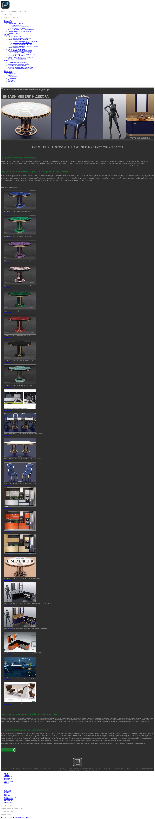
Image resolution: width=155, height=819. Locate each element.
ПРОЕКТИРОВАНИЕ (15, 36)
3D (5, 784)
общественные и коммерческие (21, 27)
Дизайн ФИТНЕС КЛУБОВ (16, 56)
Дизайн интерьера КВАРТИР (17, 47)
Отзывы (10, 83)
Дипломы (11, 75)
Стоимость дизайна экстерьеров (18, 65)
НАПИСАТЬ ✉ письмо (22, 817)
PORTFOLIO (8, 22)
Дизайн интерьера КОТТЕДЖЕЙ (18, 39)
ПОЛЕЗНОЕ (8, 800)
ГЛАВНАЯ (7, 20)
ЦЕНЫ (6, 60)
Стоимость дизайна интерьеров (17, 62)
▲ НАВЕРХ (4, 817)
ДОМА (6, 775)
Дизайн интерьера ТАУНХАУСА (21, 43)
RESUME (7, 795)
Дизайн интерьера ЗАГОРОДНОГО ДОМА (24, 41)
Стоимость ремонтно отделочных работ (20, 68)
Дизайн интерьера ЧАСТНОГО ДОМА (23, 44)
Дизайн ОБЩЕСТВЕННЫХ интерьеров (20, 57)
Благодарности (12, 76)
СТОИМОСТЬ (8, 799)
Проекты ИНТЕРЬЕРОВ (15, 23)
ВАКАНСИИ (12, 81)
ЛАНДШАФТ (8, 781)
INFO (6, 773)
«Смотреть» (8, 213)
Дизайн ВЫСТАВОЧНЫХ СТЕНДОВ (23, 54)
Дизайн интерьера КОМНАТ (17, 49)
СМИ (9, 85)
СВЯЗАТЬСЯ (8, 802)
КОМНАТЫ (8, 778)
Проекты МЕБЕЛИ (14, 33)
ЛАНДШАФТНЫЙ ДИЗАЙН (17, 59)
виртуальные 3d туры (18, 28)
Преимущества (12, 73)
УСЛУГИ (7, 35)
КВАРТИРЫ (8, 776)
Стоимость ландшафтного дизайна (18, 64)
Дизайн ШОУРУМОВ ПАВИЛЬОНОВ (20, 51)
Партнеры (11, 80)
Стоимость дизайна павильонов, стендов (20, 67)
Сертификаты (12, 78)
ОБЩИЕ (7, 779)
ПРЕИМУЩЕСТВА (10, 797)
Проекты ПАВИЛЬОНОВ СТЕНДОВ (19, 31)
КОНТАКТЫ (8, 72)
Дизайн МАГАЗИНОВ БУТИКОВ (21, 52)
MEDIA (6, 70)
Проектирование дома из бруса (21, 38)
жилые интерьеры (17, 25)
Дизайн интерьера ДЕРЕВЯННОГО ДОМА (24, 46)
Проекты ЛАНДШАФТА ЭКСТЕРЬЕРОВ (21, 30)
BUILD (6, 783)
